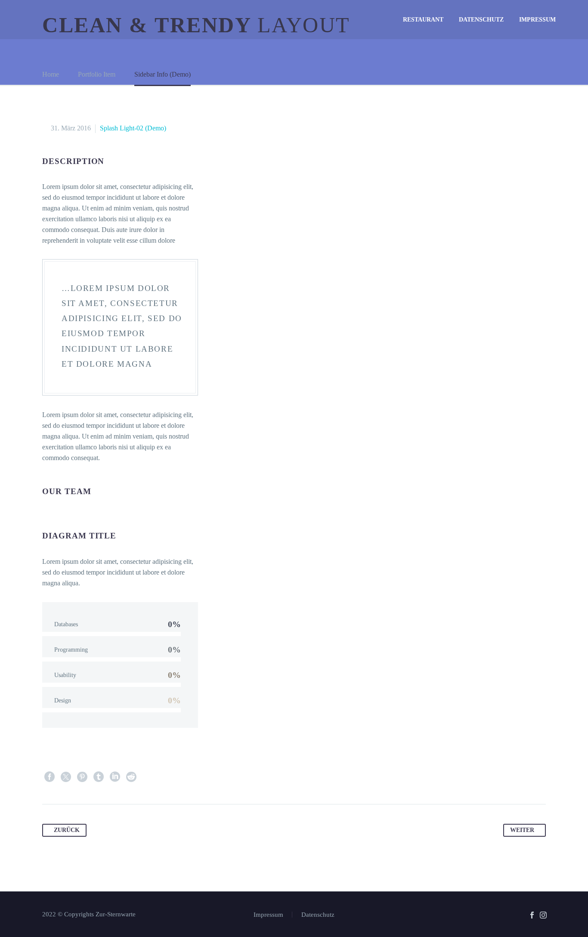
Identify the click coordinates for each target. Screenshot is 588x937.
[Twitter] (66, 777)
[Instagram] (543, 915)
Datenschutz (481, 19)
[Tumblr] (98, 777)
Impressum (537, 19)
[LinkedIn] (115, 777)
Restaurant (423, 19)
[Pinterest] (82, 777)
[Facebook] (49, 777)
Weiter (522, 830)
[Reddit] (131, 777)
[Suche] (572, 19)
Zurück (67, 830)
